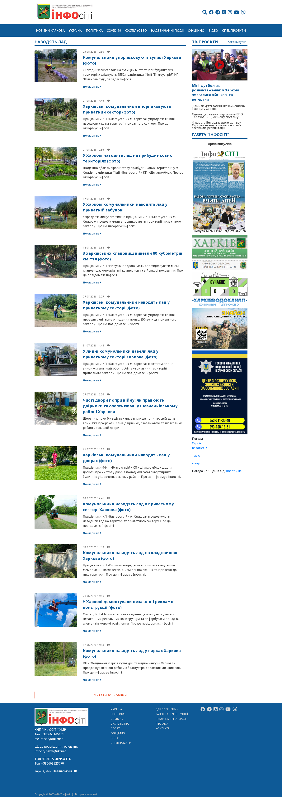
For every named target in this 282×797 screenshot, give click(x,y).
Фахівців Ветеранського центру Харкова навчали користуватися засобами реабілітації (216, 125)
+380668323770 (52, 763)
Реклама (162, 723)
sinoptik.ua (233, 471)
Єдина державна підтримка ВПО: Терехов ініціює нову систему (218, 115)
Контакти (163, 728)
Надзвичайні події (167, 30)
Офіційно (196, 30)
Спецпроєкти (234, 30)
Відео (213, 30)
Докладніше (91, 86)
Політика (94, 30)
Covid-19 (114, 30)
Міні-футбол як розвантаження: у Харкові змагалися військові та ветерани (215, 92)
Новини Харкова (50, 30)
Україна (75, 30)
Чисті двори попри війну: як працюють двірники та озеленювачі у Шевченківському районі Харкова (130, 406)
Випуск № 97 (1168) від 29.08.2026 (220, 230)
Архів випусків (237, 42)
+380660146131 (52, 734)
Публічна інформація (171, 719)
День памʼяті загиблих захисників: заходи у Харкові (218, 107)
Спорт (115, 728)
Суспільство (136, 30)
